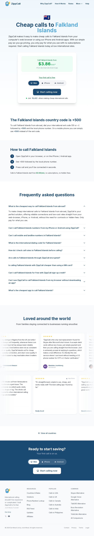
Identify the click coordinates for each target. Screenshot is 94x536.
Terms (81, 528)
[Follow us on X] (6, 516)
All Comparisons (77, 518)
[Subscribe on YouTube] (9, 516)
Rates (70, 4)
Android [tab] (60, 83)
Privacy (74, 528)
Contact (66, 528)
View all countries (48, 433)
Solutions (30, 497)
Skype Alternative (77, 493)
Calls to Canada (55, 501)
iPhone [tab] (47, 83)
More (78, 4)
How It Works (60, 4)
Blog (28, 505)
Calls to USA (53, 493)
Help (87, 4)
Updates (30, 513)
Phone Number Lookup (35, 501)
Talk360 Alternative (78, 504)
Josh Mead (25, 528)
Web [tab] (35, 83)
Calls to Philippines (56, 513)
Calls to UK (53, 497)
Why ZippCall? (46, 4)
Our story (8, 512)
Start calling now (48, 92)
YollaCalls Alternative (78, 514)
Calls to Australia (55, 505)
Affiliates (30, 516)
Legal (87, 528)
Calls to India (53, 509)
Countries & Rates (33, 493)
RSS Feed (30, 509)
